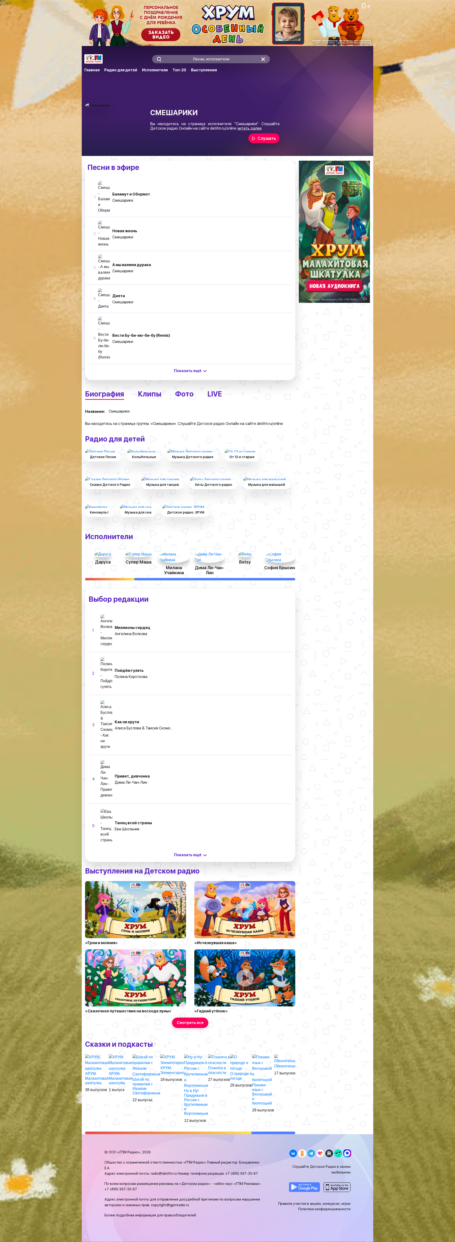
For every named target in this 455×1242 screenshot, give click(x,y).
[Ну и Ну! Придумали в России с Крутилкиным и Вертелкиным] (196, 1071)
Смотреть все (190, 1022)
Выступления (204, 70)
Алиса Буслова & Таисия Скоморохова (144, 728)
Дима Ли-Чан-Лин (131, 782)
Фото (184, 394)
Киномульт (99, 512)
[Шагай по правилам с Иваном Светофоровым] (146, 1066)
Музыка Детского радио (193, 457)
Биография (104, 394)
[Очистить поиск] (263, 59)
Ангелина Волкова (131, 634)
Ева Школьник (127, 829)
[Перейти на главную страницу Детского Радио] (93, 59)
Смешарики (122, 200)
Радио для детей (120, 70)
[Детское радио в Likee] (320, 1153)
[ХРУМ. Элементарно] (172, 1060)
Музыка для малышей (266, 485)
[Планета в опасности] (219, 1060)
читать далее (249, 128)
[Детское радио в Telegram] (311, 1153)
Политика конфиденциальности (324, 1209)
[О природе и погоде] (241, 1063)
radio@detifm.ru (164, 1173)
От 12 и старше (242, 457)
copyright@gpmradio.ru (170, 1205)
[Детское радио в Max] (347, 1153)
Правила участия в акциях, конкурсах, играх (314, 1203)
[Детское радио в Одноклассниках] (302, 1153)
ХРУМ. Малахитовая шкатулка (97, 1078)
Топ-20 (179, 70)
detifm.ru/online (223, 128)
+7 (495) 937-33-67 (241, 1173)
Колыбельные (144, 457)
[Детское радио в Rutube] (329, 1153)
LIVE (214, 394)
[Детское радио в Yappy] (338, 1153)
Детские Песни (103, 457)
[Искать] (159, 59)
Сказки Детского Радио (110, 485)
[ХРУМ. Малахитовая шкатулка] (97, 1063)
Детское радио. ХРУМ (185, 512)
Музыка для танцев (162, 485)
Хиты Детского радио (213, 485)
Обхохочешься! (287, 1066)
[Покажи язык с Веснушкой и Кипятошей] (263, 1068)
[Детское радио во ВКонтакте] (293, 1153)
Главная (92, 70)
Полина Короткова (131, 676)
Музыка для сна (138, 512)
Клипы (149, 394)
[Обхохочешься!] (287, 1059)
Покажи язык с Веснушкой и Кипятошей (262, 1094)
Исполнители (155, 70)
